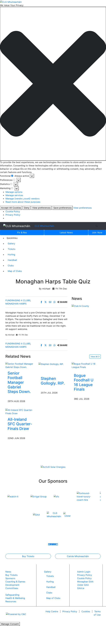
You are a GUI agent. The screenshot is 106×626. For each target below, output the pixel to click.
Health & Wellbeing (15, 598)
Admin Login (83, 571)
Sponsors (10, 578)
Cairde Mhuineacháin (78, 556)
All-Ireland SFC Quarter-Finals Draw (20, 424)
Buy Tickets (28, 556)
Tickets (11, 249)
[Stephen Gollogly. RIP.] (51, 363)
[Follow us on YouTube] (57, 544)
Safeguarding (12, 594)
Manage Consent (10, 624)
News (66, 232)
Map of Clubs (15, 271)
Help (52, 611)
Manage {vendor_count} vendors (22, 198)
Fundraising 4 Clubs (17, 300)
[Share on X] (46, 302)
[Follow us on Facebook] (51, 544)
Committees (11, 588)
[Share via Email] (50, 302)
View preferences (41, 207)
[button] (53, 84)
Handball (12, 260)
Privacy (69, 611)
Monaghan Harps (15, 303)
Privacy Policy (13, 214)
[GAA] (36, 514)
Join (97, 232)
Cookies (85, 611)
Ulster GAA (83, 584)
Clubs (11, 265)
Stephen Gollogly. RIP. (53, 381)
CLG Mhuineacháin (44, 226)
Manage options (14, 192)
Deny (26, 207)
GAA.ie (80, 588)
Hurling (11, 254)
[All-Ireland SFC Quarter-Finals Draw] (19, 411)
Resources (10, 601)
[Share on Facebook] (41, 302)
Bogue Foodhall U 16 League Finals (83, 382)
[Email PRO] (49, 544)
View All (94, 356)
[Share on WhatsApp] (55, 302)
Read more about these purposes (23, 201)
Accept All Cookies (11, 207)
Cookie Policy (13, 211)
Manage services (14, 195)
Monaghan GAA (85, 581)
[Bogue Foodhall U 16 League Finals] (86, 365)
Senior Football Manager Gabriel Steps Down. (19, 382)
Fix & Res (22, 232)
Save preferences (62, 207)
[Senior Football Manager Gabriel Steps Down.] (19, 365)
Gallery (11, 243)
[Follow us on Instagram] (55, 544)
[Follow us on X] (53, 544)
